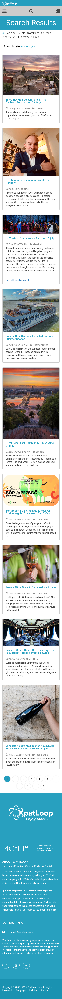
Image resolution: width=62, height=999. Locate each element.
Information (8, 36)
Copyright (21, 990)
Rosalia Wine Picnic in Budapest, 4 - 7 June (31, 587)
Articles (11, 33)
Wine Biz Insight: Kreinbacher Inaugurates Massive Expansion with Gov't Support (30, 747)
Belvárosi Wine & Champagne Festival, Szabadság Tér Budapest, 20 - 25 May (28, 512)
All (3, 33)
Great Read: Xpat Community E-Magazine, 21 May (30, 444)
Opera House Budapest (17, 280)
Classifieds (33, 33)
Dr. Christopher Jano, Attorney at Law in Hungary (29, 181)
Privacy (44, 990)
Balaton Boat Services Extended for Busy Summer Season (29, 337)
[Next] (44, 786)
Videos (35, 36)
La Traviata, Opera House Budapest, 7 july (30, 238)
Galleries (46, 33)
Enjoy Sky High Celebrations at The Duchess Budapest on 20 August (26, 101)
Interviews (23, 36)
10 (35, 786)
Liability (33, 990)
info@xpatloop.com (23, 932)
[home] (9, 3)
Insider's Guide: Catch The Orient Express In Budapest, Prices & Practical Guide (30, 652)
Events (21, 33)
